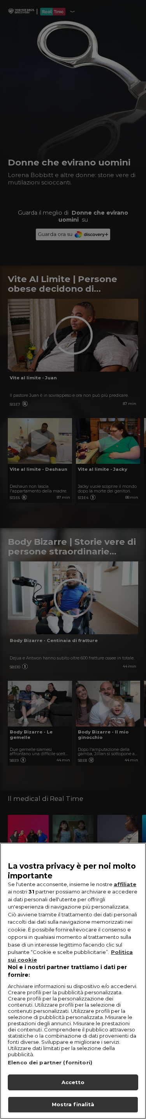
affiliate (125, 884)
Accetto (73, 1082)
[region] (73, 981)
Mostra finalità (73, 1104)
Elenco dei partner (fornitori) (50, 1062)
